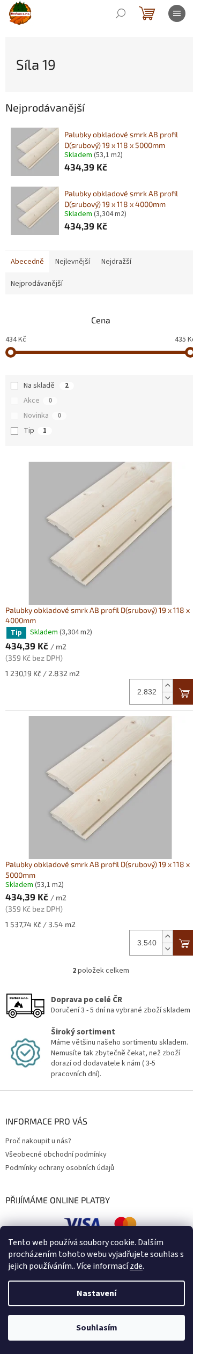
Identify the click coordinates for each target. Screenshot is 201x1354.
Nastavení (96, 1293)
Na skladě (46, 385)
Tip (35, 430)
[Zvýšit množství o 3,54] (167, 936)
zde (136, 1266)
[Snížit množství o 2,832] (167, 698)
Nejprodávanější (37, 283)
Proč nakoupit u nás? (38, 1141)
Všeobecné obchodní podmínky (56, 1154)
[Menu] (177, 13)
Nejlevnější (72, 261)
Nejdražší (116, 261)
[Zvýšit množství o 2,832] (167, 685)
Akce (38, 400)
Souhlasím (96, 1328)
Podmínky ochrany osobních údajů (59, 1168)
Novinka (42, 415)
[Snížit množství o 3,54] (167, 949)
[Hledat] (120, 13)
